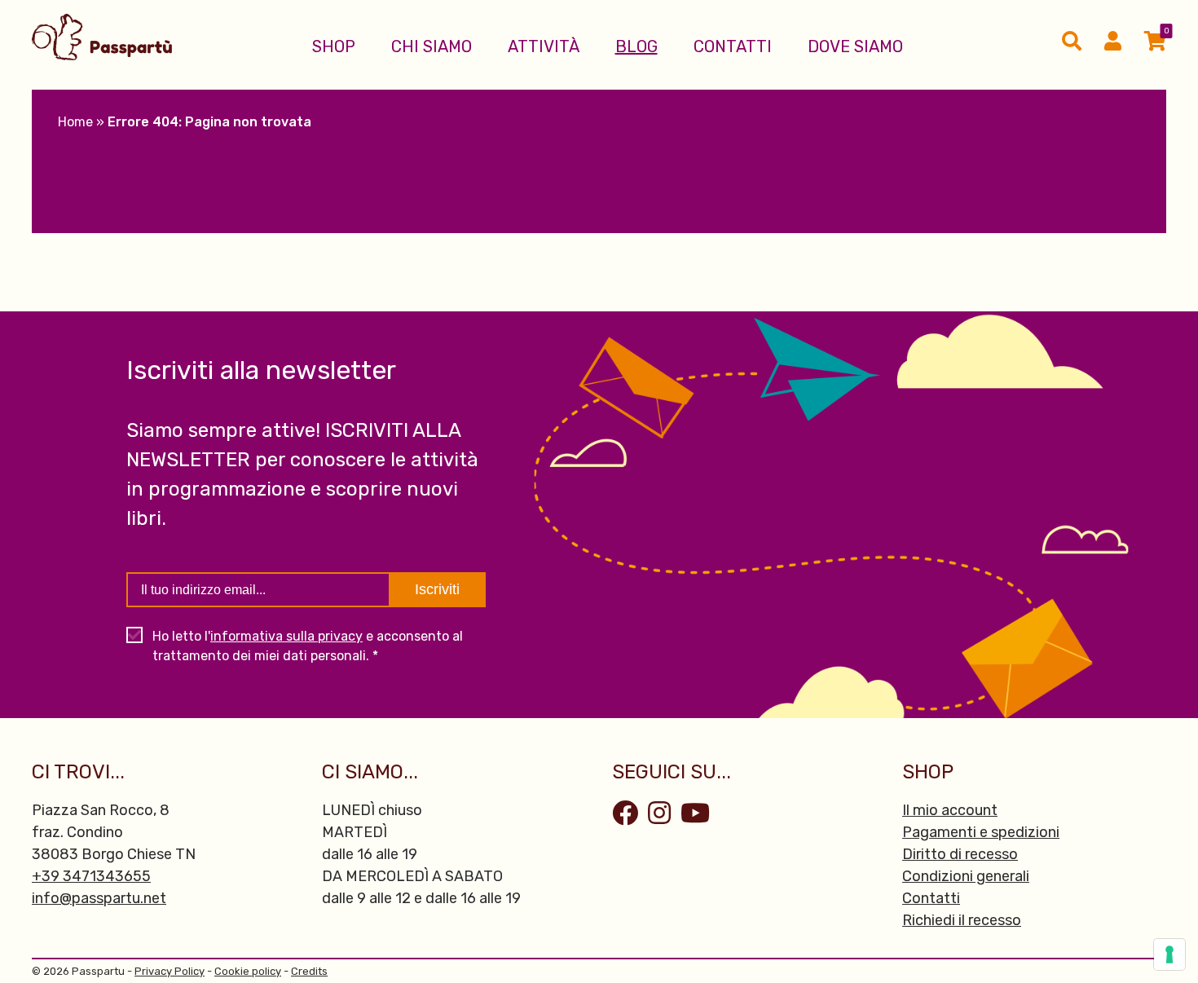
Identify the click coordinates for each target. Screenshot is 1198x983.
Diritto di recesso (960, 854)
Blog (636, 46)
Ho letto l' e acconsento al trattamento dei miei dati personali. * (307, 645)
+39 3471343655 (91, 876)
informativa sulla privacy (286, 636)
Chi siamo (431, 46)
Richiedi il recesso (961, 920)
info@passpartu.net (99, 898)
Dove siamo (855, 46)
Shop (333, 46)
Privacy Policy (169, 971)
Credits (309, 971)
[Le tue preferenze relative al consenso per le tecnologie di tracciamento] (1169, 954)
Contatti (733, 46)
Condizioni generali (965, 876)
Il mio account (950, 810)
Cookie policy (247, 971)
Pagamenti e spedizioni (980, 832)
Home (75, 122)
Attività (543, 46)
